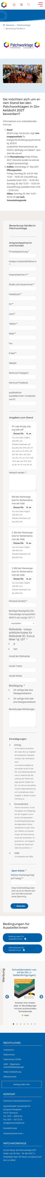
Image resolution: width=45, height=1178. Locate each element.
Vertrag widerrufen (21, 1084)
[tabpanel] (24, 992)
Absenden (20, 906)
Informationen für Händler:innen (16, 949)
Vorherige (7, 996)
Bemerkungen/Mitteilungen (22, 709)
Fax (10, 343)
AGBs (16, 853)
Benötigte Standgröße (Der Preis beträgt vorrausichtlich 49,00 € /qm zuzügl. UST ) (22, 614)
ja (14, 643)
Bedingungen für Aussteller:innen (16, 937)
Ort (10, 304)
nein (15, 649)
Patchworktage (23, 25)
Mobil (11, 333)
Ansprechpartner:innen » (13, 1133)
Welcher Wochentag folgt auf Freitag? (22, 877)
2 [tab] (17, 1024)
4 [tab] (24, 1024)
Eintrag (17, 745)
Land (11, 314)
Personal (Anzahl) (17, 601)
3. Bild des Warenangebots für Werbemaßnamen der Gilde (22, 571)
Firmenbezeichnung (18, 251)
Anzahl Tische (15, 666)
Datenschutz (9, 1054)
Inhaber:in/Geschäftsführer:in (22, 261)
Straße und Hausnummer (21, 284)
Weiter (41, 996)
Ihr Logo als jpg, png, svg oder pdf (21, 428)
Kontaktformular (10, 1128)
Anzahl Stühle (15, 676)
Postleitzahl (14, 294)
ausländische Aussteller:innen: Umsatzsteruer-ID (22, 395)
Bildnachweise (10, 1076)
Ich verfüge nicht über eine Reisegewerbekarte (24, 700)
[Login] (16, 4)
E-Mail (12, 353)
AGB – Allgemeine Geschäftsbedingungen (14, 1065)
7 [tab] (35, 1024)
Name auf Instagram (19, 373)
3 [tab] (20, 1024)
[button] (22, 46)
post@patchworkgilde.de (13, 1123)
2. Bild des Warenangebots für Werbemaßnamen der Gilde (22, 535)
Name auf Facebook (18, 382)
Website (12, 363)
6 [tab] (31, 1024)
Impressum (9, 1050)
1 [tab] (13, 1024)
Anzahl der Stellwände (19, 656)
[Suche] (31, 4)
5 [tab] (28, 1024)
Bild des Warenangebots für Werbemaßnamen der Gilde (22, 500)
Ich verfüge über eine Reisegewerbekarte (23, 692)
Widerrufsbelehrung (12, 1072)
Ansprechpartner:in (18, 274)
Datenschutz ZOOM (12, 1059)
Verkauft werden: (17, 472)
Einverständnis (21, 804)
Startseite (10, 25)
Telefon (12, 323)
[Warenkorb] (23, 4)
